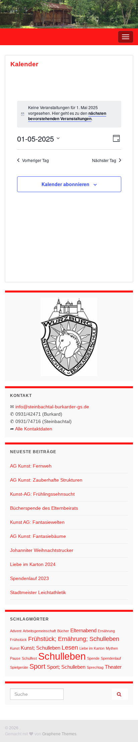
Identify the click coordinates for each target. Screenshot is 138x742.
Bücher (63, 631)
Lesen (70, 647)
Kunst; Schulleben (40, 648)
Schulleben (62, 656)
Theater (113, 667)
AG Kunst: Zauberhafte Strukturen (46, 480)
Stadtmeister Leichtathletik (38, 592)
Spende (93, 658)
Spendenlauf (111, 658)
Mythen (112, 648)
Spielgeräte (19, 667)
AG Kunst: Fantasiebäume (38, 536)
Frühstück (18, 640)
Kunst (14, 648)
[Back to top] (123, 727)
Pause (15, 658)
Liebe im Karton (92, 648)
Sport (37, 666)
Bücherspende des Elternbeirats (44, 508)
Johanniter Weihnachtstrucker (41, 550)
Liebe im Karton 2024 (33, 564)
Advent (15, 631)
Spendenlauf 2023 (29, 578)
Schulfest (29, 658)
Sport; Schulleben (66, 667)
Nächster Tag (104, 160)
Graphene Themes (59, 734)
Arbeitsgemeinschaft (39, 631)
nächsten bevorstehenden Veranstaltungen (67, 116)
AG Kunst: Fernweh (31, 466)
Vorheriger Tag (35, 160)
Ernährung (106, 631)
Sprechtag (95, 667)
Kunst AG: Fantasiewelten (37, 522)
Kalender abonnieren (65, 184)
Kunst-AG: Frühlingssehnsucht (42, 494)
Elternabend (83, 630)
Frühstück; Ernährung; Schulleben (73, 639)
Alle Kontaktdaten (33, 428)
